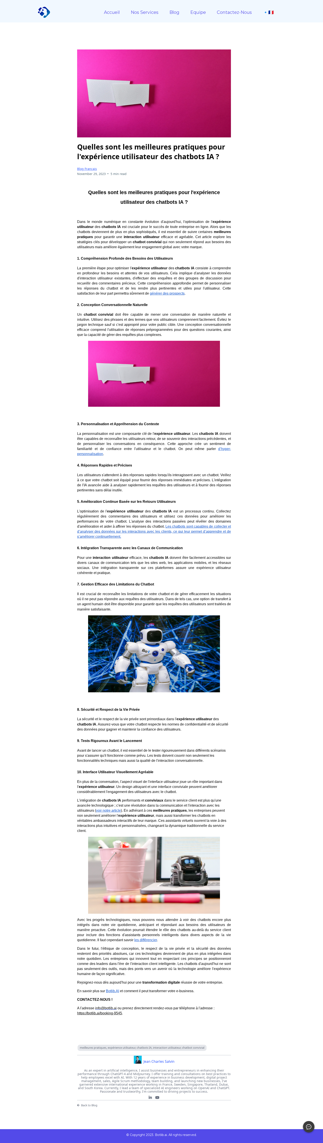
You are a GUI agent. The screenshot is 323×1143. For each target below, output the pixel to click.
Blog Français (87, 169)
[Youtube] (157, 1097)
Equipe (198, 12)
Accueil (112, 12)
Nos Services (144, 12)
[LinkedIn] (150, 1097)
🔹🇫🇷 (268, 12)
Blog (174, 12)
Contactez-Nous (234, 12)
